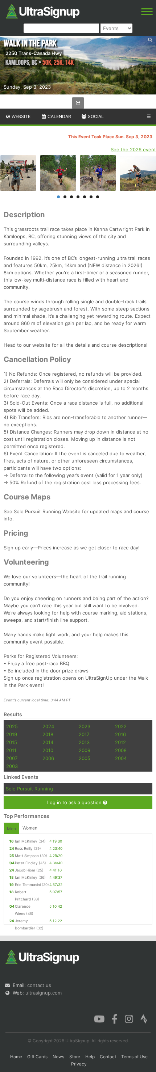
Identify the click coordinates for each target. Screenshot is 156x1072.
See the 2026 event (133, 149)
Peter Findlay (26, 863)
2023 (84, 726)
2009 (84, 750)
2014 (47, 742)
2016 (120, 734)
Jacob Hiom (25, 870)
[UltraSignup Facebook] (114, 1018)
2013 (84, 742)
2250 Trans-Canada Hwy (33, 53)
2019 (11, 734)
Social (95, 116)
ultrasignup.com (43, 993)
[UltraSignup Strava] (144, 1018)
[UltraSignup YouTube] (99, 1018)
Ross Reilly (24, 848)
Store (74, 1056)
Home (16, 1056)
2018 (47, 734)
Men (11, 828)
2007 (11, 758)
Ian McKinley (26, 841)
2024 (48, 726)
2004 (121, 758)
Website (20, 116)
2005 (84, 758)
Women (29, 828)
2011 (11, 750)
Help (90, 1056)
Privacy (79, 1064)
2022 (121, 726)
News (58, 1056)
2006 (48, 758)
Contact (108, 1056)
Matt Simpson (27, 855)
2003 (12, 766)
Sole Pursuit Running (29, 789)
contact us (39, 985)
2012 (120, 742)
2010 (47, 750)
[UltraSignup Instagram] (129, 1018)
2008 (121, 750)
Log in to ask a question (75, 802)
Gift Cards (37, 1056)
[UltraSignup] (42, 10)
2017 (84, 734)
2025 (12, 726)
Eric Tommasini (28, 884)
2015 (11, 742)
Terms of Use (134, 1056)
